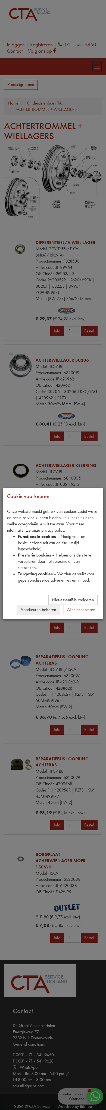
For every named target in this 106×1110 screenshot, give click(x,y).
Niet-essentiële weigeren (73, 600)
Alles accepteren (81, 609)
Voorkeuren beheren (38, 609)
